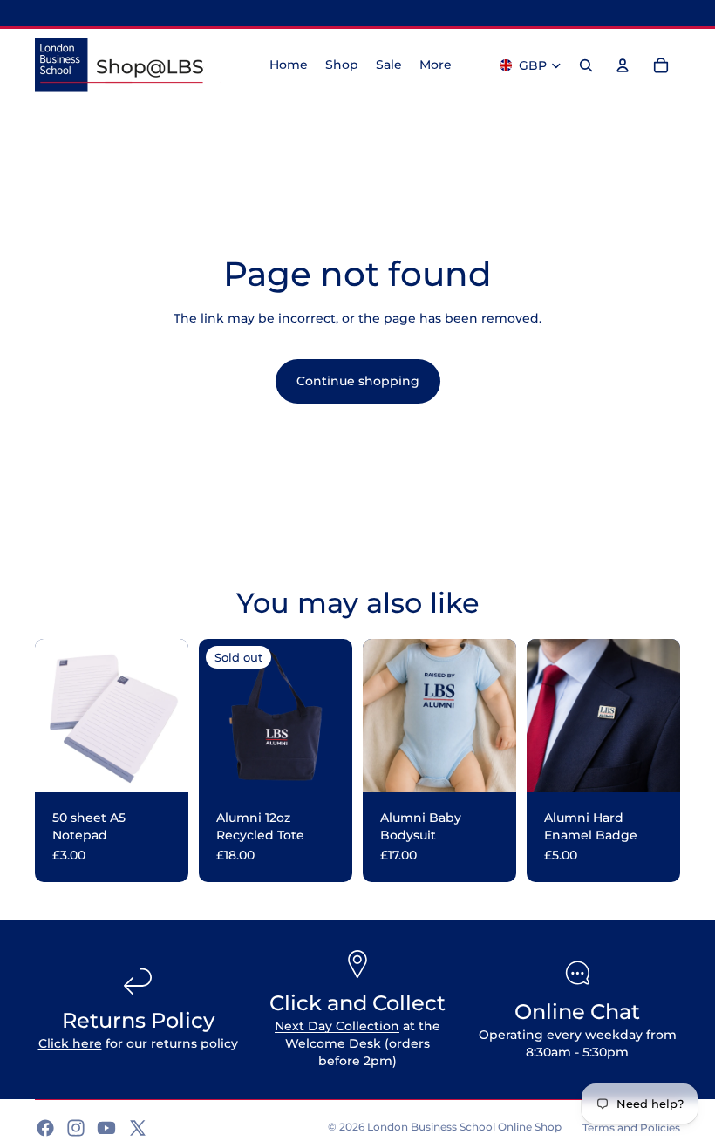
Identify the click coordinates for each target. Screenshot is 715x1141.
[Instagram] (75, 1127)
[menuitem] (435, 65)
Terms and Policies (631, 1127)
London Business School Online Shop (464, 1126)
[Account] (622, 65)
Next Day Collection (337, 1026)
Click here (70, 1043)
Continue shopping (357, 381)
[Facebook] (45, 1127)
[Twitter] (137, 1127)
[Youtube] (106, 1127)
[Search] (586, 65)
